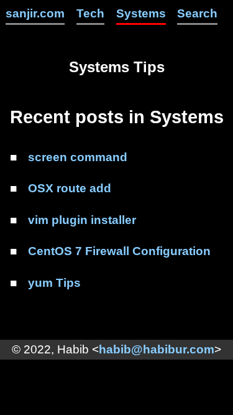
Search (197, 13)
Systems (141, 13)
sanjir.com (35, 13)
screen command (77, 157)
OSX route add (69, 188)
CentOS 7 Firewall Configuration (119, 251)
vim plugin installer (82, 219)
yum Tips (54, 282)
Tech (90, 13)
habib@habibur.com (156, 349)
